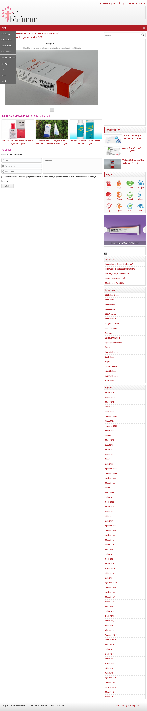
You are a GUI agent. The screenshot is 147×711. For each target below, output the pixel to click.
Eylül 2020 (109, 578)
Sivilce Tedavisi (111, 366)
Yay (108, 210)
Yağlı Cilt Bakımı (111, 376)
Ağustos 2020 (111, 583)
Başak (119, 199)
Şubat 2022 (109, 497)
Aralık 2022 (109, 450)
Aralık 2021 (109, 507)
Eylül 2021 (109, 521)
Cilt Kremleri (6, 51)
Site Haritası (62, 706)
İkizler (130, 188)
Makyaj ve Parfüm (8, 57)
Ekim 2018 (109, 668)
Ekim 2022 (109, 459)
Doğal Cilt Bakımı (112, 324)
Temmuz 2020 (111, 587)
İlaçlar (107, 347)
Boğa (119, 188)
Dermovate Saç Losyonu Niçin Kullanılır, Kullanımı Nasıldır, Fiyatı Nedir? (52, 144)
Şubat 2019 (109, 649)
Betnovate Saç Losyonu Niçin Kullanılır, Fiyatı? (40, 33)
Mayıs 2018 (109, 692)
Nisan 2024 (109, 421)
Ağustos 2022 (111, 469)
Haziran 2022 (110, 478)
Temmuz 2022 (111, 473)
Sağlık (3, 81)
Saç (2, 69)
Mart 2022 (109, 492)
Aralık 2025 (109, 393)
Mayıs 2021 (109, 540)
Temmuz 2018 (111, 682)
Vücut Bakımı (6, 46)
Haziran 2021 (110, 535)
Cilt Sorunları (6, 40)
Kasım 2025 (110, 397)
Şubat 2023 (109, 445)
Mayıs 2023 (110, 431)
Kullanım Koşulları (137, 3)
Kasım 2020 (110, 568)
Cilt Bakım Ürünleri (112, 295)
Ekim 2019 (109, 625)
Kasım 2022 (110, 454)
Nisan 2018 (109, 697)
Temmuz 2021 (111, 530)
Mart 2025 (109, 402)
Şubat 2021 (109, 554)
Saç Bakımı (109, 357)
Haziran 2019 (110, 640)
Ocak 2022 (109, 502)
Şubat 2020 (110, 611)
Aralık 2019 (109, 621)
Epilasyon (5, 63)
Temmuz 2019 (111, 635)
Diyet (3, 75)
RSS (52, 706)
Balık (141, 210)
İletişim (122, 3)
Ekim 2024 (109, 412)
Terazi (130, 199)
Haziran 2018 (110, 687)
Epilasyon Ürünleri (112, 338)
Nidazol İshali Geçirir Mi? (115, 278)
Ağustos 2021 (110, 526)
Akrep (140, 199)
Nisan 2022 (109, 488)
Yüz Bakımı (109, 381)
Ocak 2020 (109, 616)
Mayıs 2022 (110, 483)
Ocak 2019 (109, 654)
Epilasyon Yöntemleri (113, 343)
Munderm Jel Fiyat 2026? (115, 283)
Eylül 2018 (109, 673)
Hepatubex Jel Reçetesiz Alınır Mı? (119, 264)
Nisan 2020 (109, 602)
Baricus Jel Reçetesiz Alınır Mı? (117, 274)
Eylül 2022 (109, 464)
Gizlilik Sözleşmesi (107, 3)
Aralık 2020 (109, 564)
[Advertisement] (93, 12)
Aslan (108, 199)
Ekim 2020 (109, 573)
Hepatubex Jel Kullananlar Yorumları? (120, 269)
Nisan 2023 (109, 435)
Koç (108, 188)
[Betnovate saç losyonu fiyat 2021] (51, 104)
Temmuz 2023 (111, 426)
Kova (130, 210)
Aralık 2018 (109, 659)
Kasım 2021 (109, 511)
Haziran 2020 (110, 592)
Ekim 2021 (109, 516)
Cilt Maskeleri (110, 314)
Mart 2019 (109, 644)
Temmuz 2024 (111, 416)
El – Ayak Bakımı (111, 328)
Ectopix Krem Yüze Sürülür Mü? (124, 243)
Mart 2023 (109, 440)
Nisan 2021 (109, 545)
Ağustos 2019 (110, 630)
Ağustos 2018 (110, 678)
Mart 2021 (109, 549)
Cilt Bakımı (5, 34)
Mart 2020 (109, 606)
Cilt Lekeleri (110, 309)
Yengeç (141, 188)
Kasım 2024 (110, 407)
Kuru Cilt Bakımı (111, 352)
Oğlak (119, 210)
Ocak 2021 (109, 559)
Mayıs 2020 (110, 597)
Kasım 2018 (109, 663)
